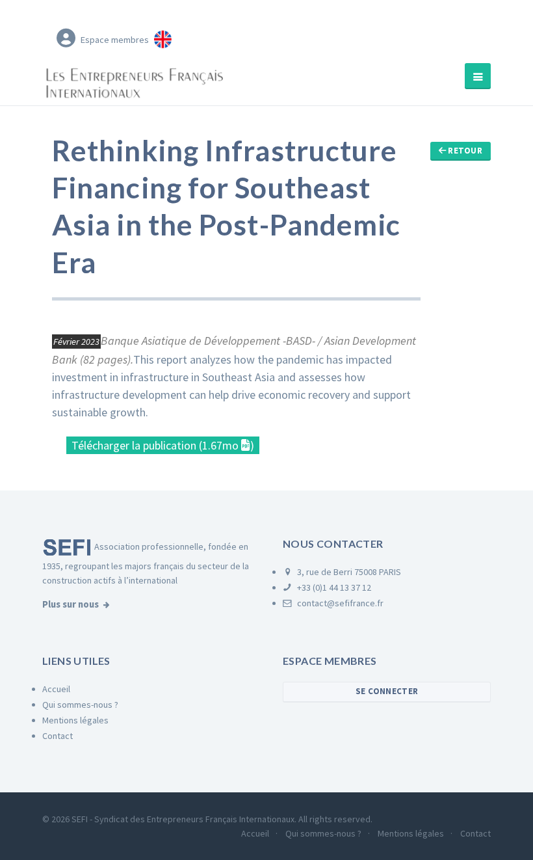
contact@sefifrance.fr (339, 603)
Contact (57, 736)
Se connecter (387, 691)
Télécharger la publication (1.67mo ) (163, 445)
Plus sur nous (70, 604)
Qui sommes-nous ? (80, 704)
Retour (464, 150)
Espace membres (115, 40)
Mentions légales (75, 720)
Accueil (56, 689)
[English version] (163, 37)
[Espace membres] (66, 37)
